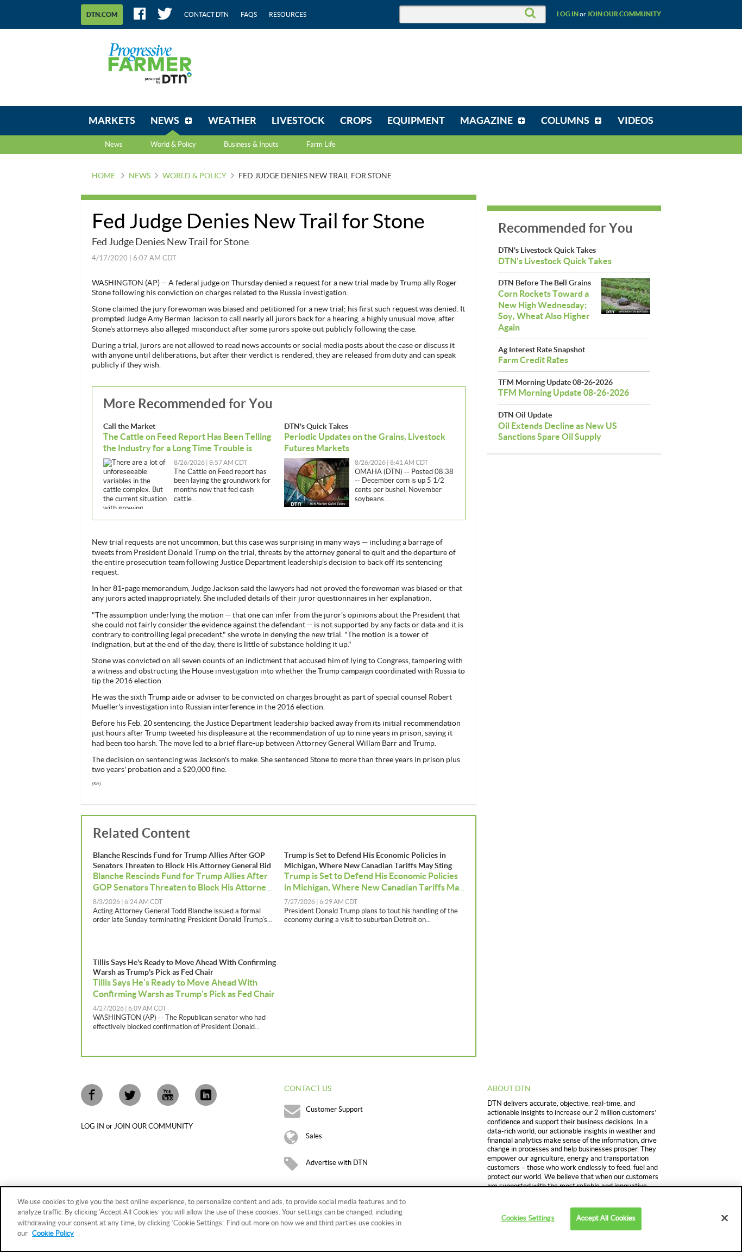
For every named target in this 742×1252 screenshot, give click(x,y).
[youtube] (168, 1095)
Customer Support (334, 1109)
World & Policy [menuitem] (173, 144)
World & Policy (194, 176)
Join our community (624, 14)
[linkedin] (206, 1095)
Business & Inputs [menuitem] (251, 144)
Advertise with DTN (337, 1163)
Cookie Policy (53, 1233)
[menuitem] (112, 120)
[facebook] (92, 1095)
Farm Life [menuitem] (321, 144)
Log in (567, 14)
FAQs (249, 14)
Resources (287, 14)
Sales (314, 1136)
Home (103, 176)
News (114, 144)
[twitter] (130, 1095)
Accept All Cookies (606, 1219)
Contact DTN (206, 14)
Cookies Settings (528, 1219)
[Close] (725, 1218)
